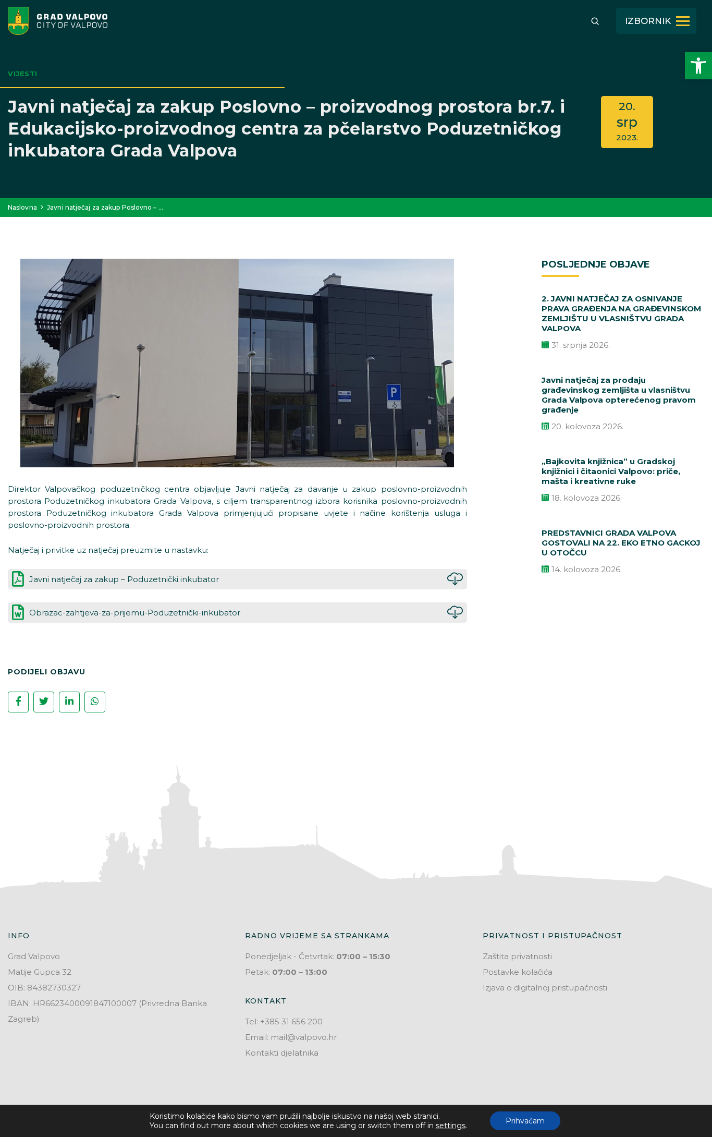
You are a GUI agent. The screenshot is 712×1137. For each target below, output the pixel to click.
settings (450, 1125)
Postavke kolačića (518, 972)
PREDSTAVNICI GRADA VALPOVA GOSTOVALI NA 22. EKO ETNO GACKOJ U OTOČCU (621, 543)
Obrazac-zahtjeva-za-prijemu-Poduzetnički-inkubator (134, 613)
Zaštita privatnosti (517, 956)
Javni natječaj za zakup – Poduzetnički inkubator (124, 579)
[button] (698, 65)
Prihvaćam (525, 1121)
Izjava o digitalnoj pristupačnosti (545, 988)
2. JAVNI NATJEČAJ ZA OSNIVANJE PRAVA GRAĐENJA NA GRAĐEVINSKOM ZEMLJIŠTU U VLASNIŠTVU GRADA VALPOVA (621, 313)
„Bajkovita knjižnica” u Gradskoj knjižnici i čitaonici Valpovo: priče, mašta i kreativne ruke (611, 471)
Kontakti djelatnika (281, 1053)
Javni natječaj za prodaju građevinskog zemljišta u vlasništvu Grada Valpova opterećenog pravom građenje (619, 395)
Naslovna (22, 207)
